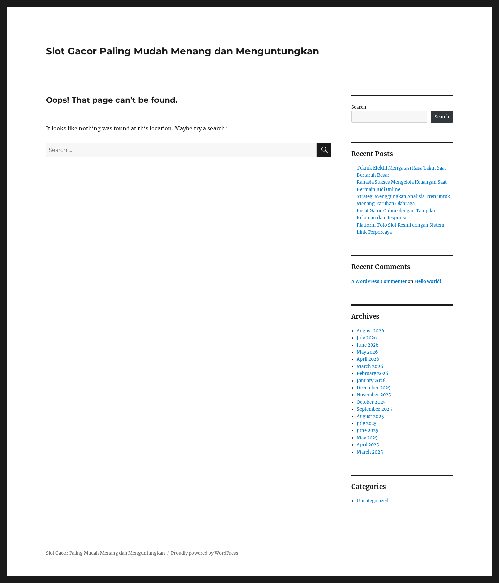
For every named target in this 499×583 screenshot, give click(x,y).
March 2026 (370, 366)
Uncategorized (372, 501)
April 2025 (368, 445)
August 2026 (370, 331)
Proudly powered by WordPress (204, 553)
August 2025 (370, 416)
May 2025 (367, 438)
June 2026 (368, 345)
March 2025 (370, 452)
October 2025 (371, 402)
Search (358, 107)
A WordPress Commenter (379, 281)
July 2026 (367, 338)
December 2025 (374, 388)
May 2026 (367, 352)
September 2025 (374, 409)
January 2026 (371, 381)
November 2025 (374, 395)
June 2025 (367, 431)
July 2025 (367, 423)
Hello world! (427, 281)
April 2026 (368, 359)
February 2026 (372, 373)
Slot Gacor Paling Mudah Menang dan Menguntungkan (182, 51)
